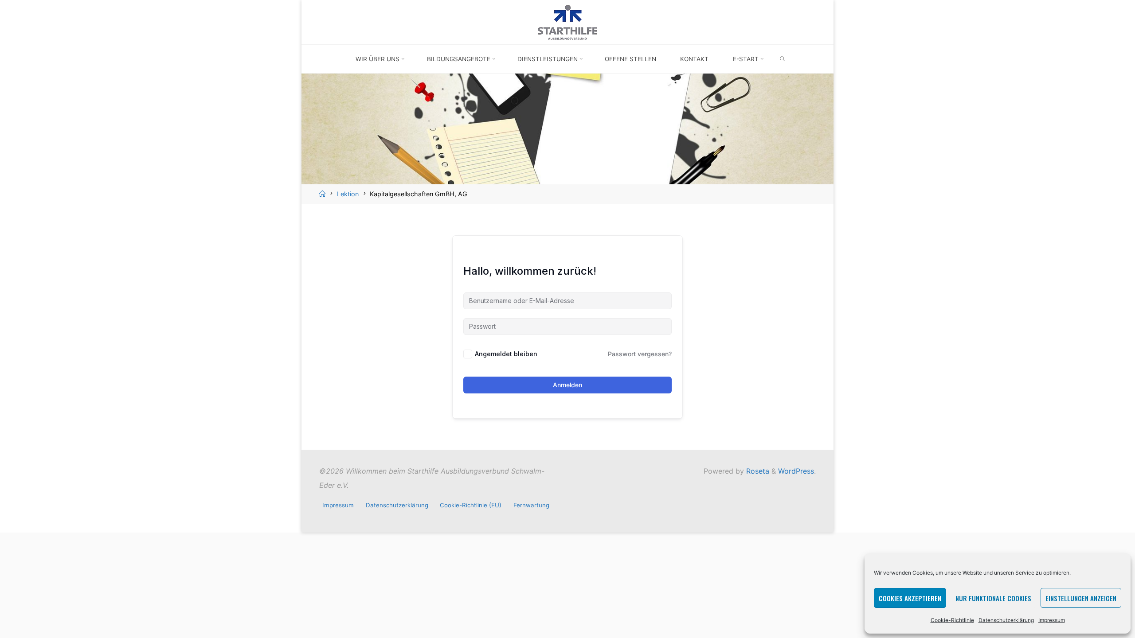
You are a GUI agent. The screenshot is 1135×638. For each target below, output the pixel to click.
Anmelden (567, 385)
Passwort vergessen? (640, 354)
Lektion (348, 194)
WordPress (796, 471)
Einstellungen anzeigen (1080, 598)
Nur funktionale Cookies (993, 598)
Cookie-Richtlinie (952, 620)
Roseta (756, 471)
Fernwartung (531, 505)
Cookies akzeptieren (910, 598)
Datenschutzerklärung (1006, 620)
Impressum (1051, 620)
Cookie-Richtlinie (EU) (470, 505)
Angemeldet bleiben (506, 354)
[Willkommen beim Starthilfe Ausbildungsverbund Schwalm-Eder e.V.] (567, 21)
